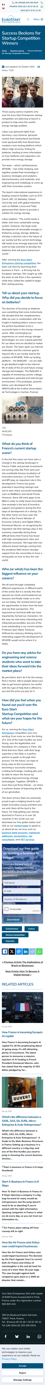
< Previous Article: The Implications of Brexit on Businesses (22, 964)
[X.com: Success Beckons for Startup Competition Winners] (12, 951)
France (31, 928)
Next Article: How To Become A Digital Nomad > (23, 973)
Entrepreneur (12, 928)
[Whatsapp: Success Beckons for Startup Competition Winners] (39, 951)
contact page (21, 825)
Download (13, 919)
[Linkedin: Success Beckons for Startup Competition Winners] (25, 951)
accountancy (21, 836)
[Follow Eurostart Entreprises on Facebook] (6, 1336)
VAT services (27, 839)
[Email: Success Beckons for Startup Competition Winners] (19, 951)
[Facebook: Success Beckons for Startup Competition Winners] (5, 951)
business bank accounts (15, 832)
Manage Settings (22, 1379)
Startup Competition (15, 935)
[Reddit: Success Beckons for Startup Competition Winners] (32, 951)
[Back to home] (11, 19)
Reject (22, 1372)
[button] (28, 19)
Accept (22, 1365)
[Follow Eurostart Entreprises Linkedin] (28, 1336)
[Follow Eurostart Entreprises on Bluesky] (17, 1336)
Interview (10, 941)
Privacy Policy (9, 1358)
